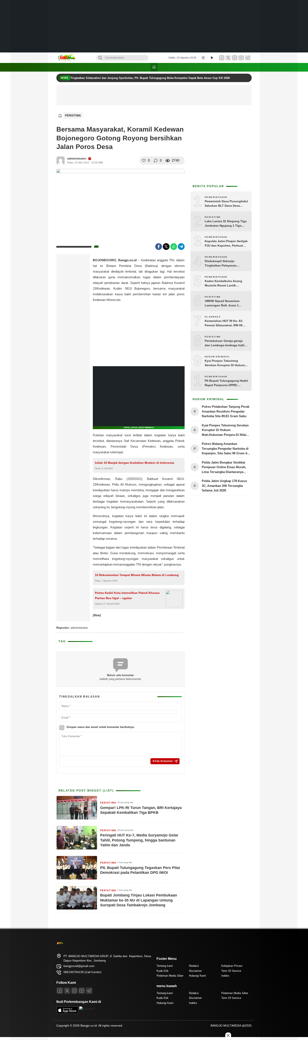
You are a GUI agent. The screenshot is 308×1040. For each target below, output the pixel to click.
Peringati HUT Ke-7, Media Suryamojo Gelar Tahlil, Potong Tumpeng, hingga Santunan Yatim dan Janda (139, 840)
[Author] (61, 161)
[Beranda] (154, 67)
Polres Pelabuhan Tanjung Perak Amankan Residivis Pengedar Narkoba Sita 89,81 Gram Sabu (225, 411)
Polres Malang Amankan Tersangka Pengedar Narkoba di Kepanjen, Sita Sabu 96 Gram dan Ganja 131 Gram (226, 449)
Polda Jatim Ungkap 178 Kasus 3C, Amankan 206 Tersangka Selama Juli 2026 (224, 485)
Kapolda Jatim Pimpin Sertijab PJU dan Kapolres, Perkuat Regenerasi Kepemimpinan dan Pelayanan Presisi (226, 243)
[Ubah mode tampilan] (203, 58)
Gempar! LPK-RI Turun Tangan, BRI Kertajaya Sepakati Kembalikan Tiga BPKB (141, 810)
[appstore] (67, 1012)
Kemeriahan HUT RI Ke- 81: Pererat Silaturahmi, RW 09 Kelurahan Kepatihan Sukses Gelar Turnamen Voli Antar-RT (226, 323)
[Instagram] (235, 58)
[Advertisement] (154, 26)
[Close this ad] (228, 1035)
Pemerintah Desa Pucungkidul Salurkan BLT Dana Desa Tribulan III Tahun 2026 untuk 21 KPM (226, 204)
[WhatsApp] (173, 246)
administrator (76, 158)
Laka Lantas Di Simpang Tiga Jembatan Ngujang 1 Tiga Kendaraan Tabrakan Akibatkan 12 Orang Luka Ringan (226, 223)
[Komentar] (155, 160)
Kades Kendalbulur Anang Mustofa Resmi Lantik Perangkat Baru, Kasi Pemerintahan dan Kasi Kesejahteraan (223, 283)
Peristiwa (73, 115)
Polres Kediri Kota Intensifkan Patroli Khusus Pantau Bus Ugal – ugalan (127, 595)
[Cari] (100, 57)
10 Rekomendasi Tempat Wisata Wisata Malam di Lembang (137, 575)
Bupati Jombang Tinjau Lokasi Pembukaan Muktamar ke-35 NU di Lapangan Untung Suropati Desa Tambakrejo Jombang (138, 900)
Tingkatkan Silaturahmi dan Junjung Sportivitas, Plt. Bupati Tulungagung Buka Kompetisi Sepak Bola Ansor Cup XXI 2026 (151, 78)
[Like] (143, 160)
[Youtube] (81, 990)
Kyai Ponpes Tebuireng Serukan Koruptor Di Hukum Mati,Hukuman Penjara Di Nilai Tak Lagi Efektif (226, 363)
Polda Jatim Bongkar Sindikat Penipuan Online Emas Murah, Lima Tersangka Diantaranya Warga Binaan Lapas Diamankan (225, 467)
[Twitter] (228, 58)
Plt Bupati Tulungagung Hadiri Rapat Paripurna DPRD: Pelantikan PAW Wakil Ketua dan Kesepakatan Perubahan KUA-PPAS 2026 (226, 383)
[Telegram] (248, 58)
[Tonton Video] (211, 57)
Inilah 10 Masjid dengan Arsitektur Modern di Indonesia (134, 462)
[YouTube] (241, 58)
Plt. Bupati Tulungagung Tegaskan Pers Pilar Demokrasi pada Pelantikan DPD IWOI (140, 870)
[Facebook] (222, 58)
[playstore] (87, 1008)
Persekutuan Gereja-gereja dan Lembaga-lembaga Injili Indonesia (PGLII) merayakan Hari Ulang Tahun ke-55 (225, 343)
